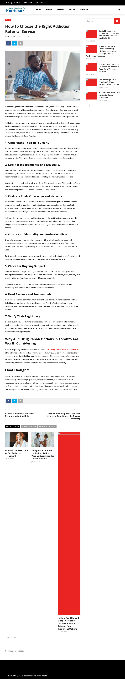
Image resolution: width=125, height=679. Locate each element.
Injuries (60, 10)
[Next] (92, 105)
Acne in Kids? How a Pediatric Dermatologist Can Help (19, 414)
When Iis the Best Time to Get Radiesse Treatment (16, 453)
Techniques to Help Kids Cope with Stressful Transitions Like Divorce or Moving (63, 416)
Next (14, 637)
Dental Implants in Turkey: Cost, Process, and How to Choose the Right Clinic (109, 34)
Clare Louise (10, 36)
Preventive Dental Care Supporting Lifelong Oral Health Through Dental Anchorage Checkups (101, 51)
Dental (49, 10)
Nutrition (84, 10)
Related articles (12, 427)
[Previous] (88, 105)
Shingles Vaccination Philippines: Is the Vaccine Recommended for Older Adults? (42, 454)
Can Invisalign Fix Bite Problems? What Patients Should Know (109, 82)
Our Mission (40, 3)
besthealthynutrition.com (35, 675)
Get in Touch (27, 3)
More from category (47, 427)
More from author (29, 427)
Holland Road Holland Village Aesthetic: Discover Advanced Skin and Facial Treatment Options (68, 623)
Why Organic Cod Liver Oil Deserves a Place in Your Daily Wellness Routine (109, 67)
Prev (8, 637)
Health (72, 10)
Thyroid (37, 10)
